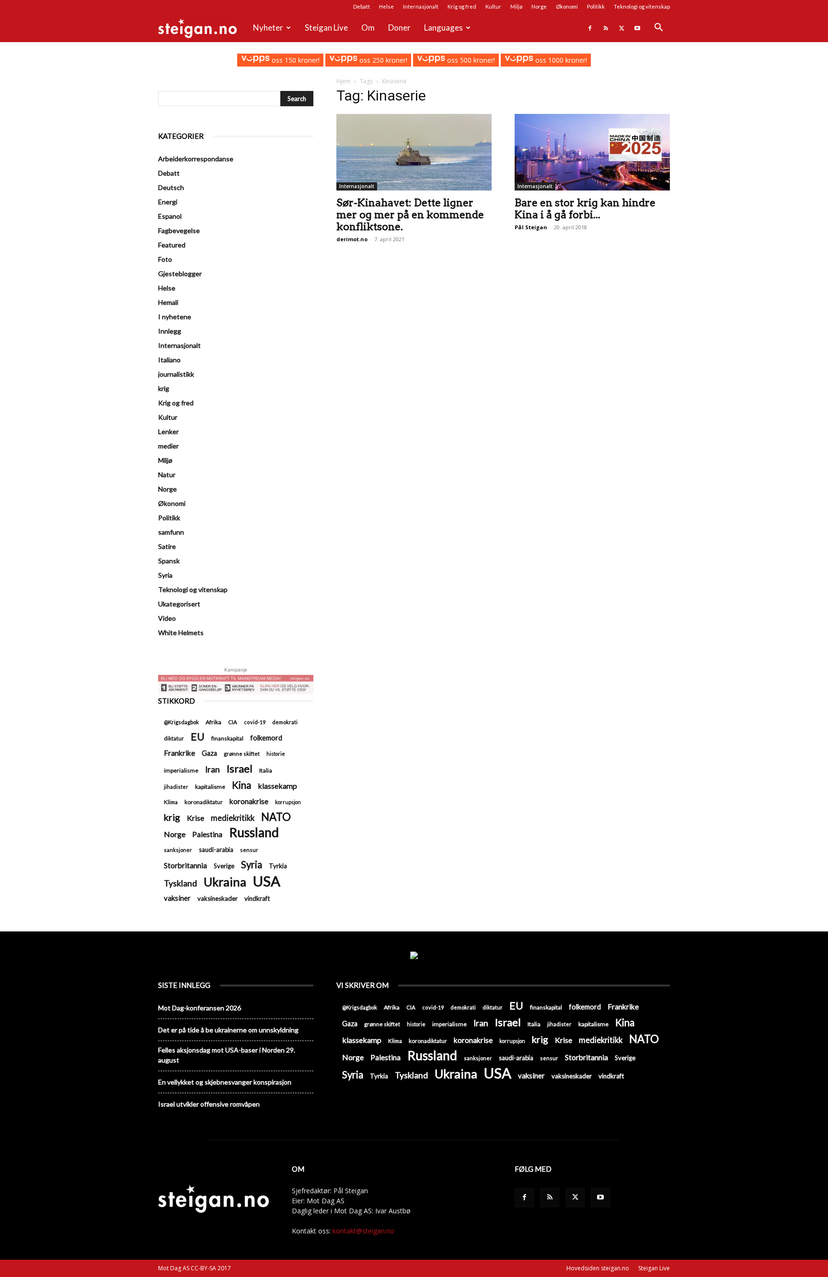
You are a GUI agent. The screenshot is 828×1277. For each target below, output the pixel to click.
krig (163, 388)
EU (198, 737)
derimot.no (352, 239)
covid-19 (254, 722)
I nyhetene (174, 317)
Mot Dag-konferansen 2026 (199, 1008)
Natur (166, 474)
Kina (241, 785)
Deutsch (171, 187)
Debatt (361, 6)
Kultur (493, 6)
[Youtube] (637, 27)
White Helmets (181, 632)
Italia (265, 770)
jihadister (176, 787)
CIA (232, 722)
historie (275, 754)
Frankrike (179, 753)
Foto (165, 259)
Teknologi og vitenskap (642, 6)
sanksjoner (178, 850)
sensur (249, 850)
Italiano (169, 360)
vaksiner (177, 898)
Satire (167, 546)
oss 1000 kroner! (559, 60)
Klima (171, 801)
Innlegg (169, 331)
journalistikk (176, 374)
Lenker (168, 431)
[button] (658, 28)
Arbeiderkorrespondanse (195, 159)
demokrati (285, 722)
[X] (621, 27)
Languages (443, 27)
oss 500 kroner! (470, 60)
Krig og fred (462, 6)
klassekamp (277, 785)
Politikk (596, 6)
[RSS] (605, 27)
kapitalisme (210, 786)
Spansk (169, 561)
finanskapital (227, 738)
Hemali (168, 302)
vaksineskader (217, 898)
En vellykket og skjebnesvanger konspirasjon (224, 1082)
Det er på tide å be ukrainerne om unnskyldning (228, 1030)
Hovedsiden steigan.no (597, 1268)
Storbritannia (185, 865)
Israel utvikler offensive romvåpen (209, 1104)
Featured (171, 245)
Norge (539, 6)
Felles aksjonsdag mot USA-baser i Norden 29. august (226, 1055)
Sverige (224, 866)
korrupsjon (288, 802)
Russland (254, 833)
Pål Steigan (531, 227)
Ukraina (225, 882)
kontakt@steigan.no (363, 1230)
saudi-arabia (216, 849)
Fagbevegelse (179, 230)
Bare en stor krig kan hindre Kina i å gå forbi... (585, 209)
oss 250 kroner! (382, 60)
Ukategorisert (179, 604)
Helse (386, 6)
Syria (165, 575)
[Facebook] (590, 27)
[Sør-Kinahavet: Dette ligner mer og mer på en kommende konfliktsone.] (414, 152)
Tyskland (180, 883)
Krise (195, 817)
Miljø (516, 6)
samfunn (171, 532)
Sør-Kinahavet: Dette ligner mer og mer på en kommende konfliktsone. (410, 215)
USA (266, 881)
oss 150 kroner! (294, 60)
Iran (212, 769)
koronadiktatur (203, 801)
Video (167, 618)
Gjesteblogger (180, 273)
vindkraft (257, 898)
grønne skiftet (242, 753)
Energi (167, 202)
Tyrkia (278, 866)
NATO (276, 817)
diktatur (174, 738)
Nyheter (268, 27)
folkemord (266, 738)
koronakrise (249, 801)
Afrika (213, 722)
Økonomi (567, 6)
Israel (240, 768)
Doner (399, 27)
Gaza (209, 753)
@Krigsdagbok (181, 722)
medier (168, 446)
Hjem (343, 81)
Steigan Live (326, 27)
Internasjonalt (420, 6)
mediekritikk (232, 817)
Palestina (207, 834)
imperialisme (181, 770)
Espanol (170, 216)
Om (368, 27)
